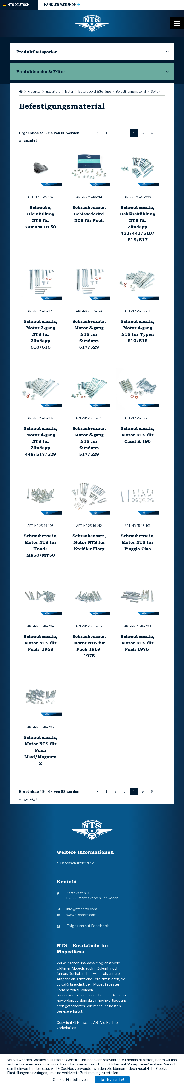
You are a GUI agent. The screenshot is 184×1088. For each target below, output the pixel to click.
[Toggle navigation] (177, 23)
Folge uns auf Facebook (87, 926)
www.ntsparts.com (81, 915)
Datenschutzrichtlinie (77, 863)
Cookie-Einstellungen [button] (70, 1079)
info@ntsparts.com (81, 909)
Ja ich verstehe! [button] (112, 1080)
